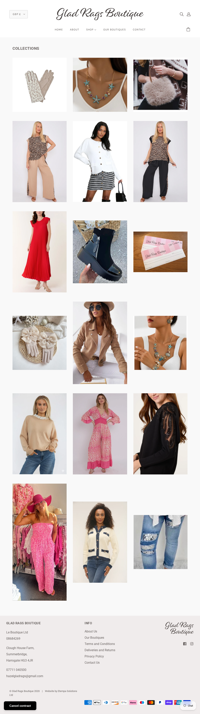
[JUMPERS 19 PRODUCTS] (39, 473)
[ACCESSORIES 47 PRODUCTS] (100, 111)
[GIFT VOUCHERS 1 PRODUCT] (160, 271)
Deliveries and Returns (100, 650)
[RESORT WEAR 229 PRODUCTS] (39, 599)
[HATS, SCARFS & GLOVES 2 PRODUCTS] (39, 369)
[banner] (100, 14)
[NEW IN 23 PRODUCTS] (160, 473)
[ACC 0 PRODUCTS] (39, 111)
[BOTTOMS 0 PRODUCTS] (39, 201)
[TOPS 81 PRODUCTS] (100, 581)
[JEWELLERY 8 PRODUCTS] (160, 369)
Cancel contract (20, 705)
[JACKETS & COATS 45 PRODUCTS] (100, 383)
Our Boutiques (94, 637)
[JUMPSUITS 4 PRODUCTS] (100, 473)
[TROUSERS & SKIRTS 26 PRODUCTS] (160, 568)
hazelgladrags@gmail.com (24, 676)
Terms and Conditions (100, 644)
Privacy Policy (94, 656)
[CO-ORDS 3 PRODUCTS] (160, 201)
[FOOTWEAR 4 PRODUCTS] (100, 282)
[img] (181, 14)
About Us (91, 631)
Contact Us (92, 662)
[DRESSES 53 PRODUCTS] (39, 291)
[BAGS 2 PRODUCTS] (160, 111)
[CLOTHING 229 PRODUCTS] (100, 201)
